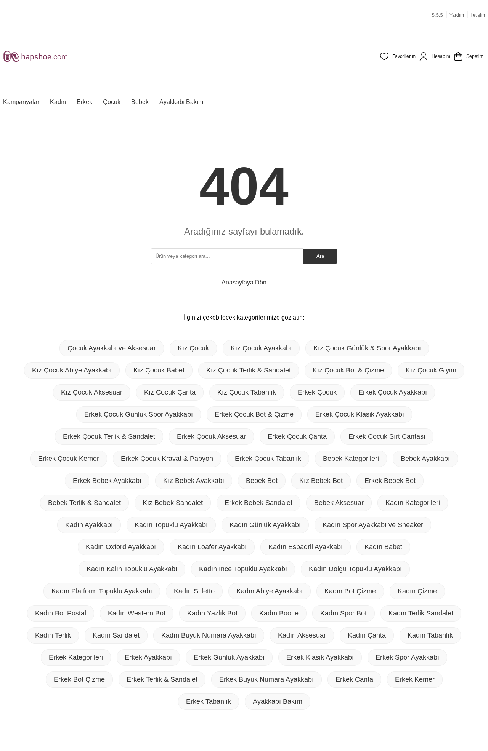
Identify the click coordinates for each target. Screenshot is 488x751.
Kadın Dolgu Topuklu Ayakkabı (355, 569)
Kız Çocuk (193, 348)
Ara (320, 256)
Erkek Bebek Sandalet (258, 503)
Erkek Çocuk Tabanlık (268, 458)
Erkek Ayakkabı (148, 657)
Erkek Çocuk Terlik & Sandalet (109, 436)
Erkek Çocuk (317, 392)
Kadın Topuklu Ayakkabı (171, 525)
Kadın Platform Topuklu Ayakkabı (101, 591)
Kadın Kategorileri (412, 503)
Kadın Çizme (417, 591)
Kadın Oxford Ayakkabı (121, 547)
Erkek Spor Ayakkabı (407, 657)
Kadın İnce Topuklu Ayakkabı (243, 569)
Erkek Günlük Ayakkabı (229, 657)
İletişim (477, 15)
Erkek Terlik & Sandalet (162, 679)
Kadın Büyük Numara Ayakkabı (208, 635)
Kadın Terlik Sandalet (420, 613)
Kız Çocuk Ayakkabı (261, 348)
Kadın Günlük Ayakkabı (265, 525)
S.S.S (437, 15)
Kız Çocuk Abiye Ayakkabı (72, 370)
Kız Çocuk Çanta (170, 392)
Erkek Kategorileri (76, 657)
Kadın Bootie (279, 613)
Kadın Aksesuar (302, 635)
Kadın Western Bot (136, 613)
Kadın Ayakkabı (89, 525)
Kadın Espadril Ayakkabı (305, 547)
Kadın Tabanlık (430, 635)
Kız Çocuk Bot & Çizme (348, 370)
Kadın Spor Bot (343, 613)
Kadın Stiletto (194, 591)
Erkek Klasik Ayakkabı (320, 657)
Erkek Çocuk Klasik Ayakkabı (359, 414)
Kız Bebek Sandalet (173, 503)
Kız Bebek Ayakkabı (193, 480)
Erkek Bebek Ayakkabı (107, 480)
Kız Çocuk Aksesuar (91, 392)
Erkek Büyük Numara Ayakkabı (266, 679)
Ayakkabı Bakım (277, 701)
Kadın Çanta (367, 635)
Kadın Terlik (53, 635)
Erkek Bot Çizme (79, 679)
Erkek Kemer (415, 679)
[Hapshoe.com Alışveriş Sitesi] (35, 56)
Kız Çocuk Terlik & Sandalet (248, 370)
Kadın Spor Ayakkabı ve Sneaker (373, 525)
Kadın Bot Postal (60, 613)
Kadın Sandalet (116, 635)
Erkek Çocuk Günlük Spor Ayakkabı (138, 414)
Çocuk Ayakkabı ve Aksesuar (111, 348)
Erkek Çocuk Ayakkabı (392, 392)
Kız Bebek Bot (321, 480)
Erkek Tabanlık (208, 701)
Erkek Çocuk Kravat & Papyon (167, 458)
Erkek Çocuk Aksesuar (211, 436)
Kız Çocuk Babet (159, 370)
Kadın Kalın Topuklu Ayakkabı (132, 569)
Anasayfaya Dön (244, 282)
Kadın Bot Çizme (350, 591)
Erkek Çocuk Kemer (68, 458)
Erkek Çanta (354, 679)
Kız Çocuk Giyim (431, 370)
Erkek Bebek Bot (390, 480)
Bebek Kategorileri (351, 458)
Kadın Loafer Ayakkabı (212, 547)
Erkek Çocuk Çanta (297, 436)
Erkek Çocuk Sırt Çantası (386, 436)
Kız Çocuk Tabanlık (246, 392)
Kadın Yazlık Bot (212, 613)
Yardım (456, 15)
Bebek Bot (262, 480)
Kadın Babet (383, 547)
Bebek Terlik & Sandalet (84, 503)
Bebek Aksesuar (339, 503)
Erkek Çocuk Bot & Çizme (254, 414)
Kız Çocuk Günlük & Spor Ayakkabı (367, 348)
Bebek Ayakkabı (425, 458)
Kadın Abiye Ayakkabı (269, 591)
